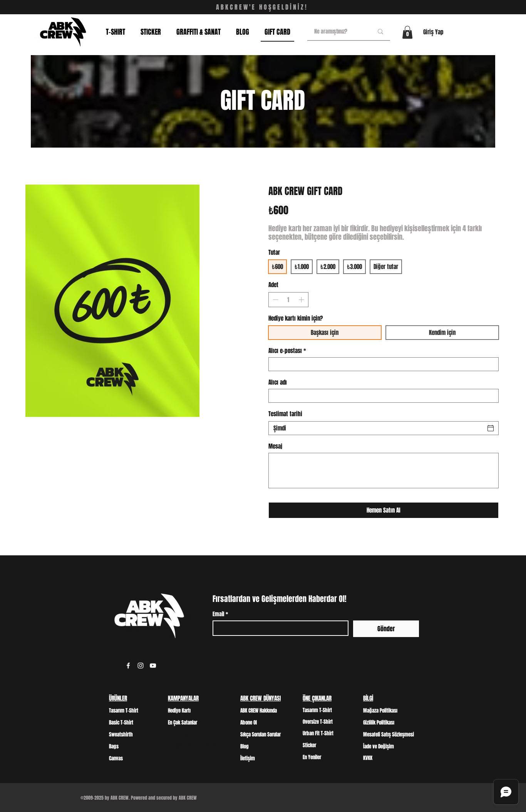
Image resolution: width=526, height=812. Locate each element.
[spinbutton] (288, 300)
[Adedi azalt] (275, 300)
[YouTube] (153, 665)
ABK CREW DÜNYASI (260, 698)
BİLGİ (368, 698)
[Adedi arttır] (302, 300)
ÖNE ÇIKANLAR (317, 698)
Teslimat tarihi (285, 414)
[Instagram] (140, 665)
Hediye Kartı (179, 710)
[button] (407, 32)
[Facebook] (128, 665)
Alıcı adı (277, 382)
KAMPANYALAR (183, 698)
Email (220, 614)
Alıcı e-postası (287, 350)
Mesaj (275, 446)
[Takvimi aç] (490, 428)
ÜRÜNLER (118, 698)
